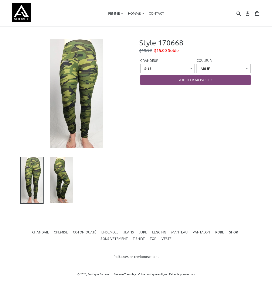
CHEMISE (61, 232)
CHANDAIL (40, 232)
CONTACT (156, 13)
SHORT (234, 232)
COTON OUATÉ (84, 232)
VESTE (166, 238)
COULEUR (204, 60)
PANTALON (201, 232)
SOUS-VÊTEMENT (114, 238)
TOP (153, 238)
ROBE (219, 232)
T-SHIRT (139, 238)
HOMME (135, 13)
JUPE (143, 232)
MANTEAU (179, 232)
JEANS (128, 232)
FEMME (114, 13)
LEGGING (159, 232)
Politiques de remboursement (136, 256)
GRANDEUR (149, 60)
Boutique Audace (98, 274)
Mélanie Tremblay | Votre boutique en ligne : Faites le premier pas (154, 274)
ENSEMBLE (109, 232)
